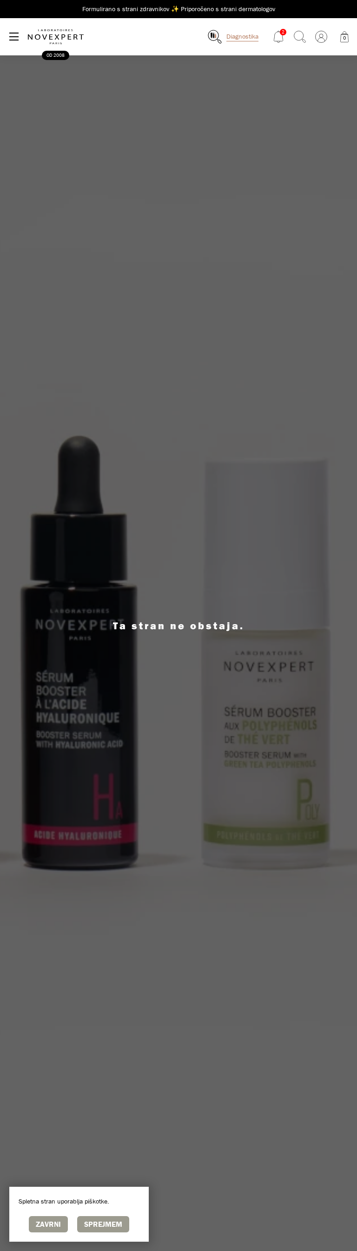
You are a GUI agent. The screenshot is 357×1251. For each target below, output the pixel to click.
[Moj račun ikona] (321, 37)
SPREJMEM (103, 1224)
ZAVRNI (48, 1224)
